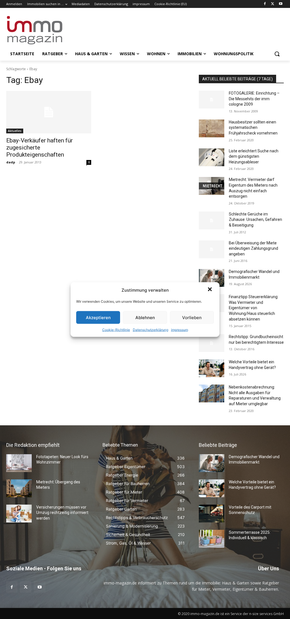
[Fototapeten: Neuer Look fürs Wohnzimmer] (19, 463)
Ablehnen (145, 317)
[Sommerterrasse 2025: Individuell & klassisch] (211, 539)
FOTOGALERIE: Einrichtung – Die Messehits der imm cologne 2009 (254, 98)
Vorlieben (192, 317)
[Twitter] (272, 4)
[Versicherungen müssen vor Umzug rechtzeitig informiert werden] (19, 513)
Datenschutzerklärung (150, 330)
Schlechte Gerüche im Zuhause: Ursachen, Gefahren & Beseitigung (255, 219)
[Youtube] (280, 4)
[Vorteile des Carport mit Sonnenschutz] (211, 513)
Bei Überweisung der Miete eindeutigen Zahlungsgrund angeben (253, 248)
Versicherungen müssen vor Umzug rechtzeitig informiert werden (62, 512)
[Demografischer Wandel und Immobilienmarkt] (211, 278)
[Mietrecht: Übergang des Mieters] (19, 488)
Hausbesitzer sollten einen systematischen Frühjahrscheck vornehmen (253, 127)
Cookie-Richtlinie (116, 330)
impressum (179, 330)
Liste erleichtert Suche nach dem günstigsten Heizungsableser (253, 156)
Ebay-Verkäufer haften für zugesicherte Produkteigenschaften (39, 147)
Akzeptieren (98, 317)
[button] (210, 290)
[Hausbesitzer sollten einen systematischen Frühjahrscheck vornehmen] (211, 128)
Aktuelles (15, 131)
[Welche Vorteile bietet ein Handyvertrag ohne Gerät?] (211, 368)
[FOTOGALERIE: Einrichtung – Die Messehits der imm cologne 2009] (211, 99)
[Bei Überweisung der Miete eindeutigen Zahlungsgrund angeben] (211, 249)
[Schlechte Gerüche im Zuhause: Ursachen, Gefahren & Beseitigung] (211, 220)
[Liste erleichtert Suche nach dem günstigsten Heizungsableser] (211, 157)
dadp (10, 162)
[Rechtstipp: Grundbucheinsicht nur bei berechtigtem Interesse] (211, 343)
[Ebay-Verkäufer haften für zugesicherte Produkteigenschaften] (48, 112)
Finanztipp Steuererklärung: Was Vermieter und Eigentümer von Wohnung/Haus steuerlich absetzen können (253, 307)
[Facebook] (265, 4)
